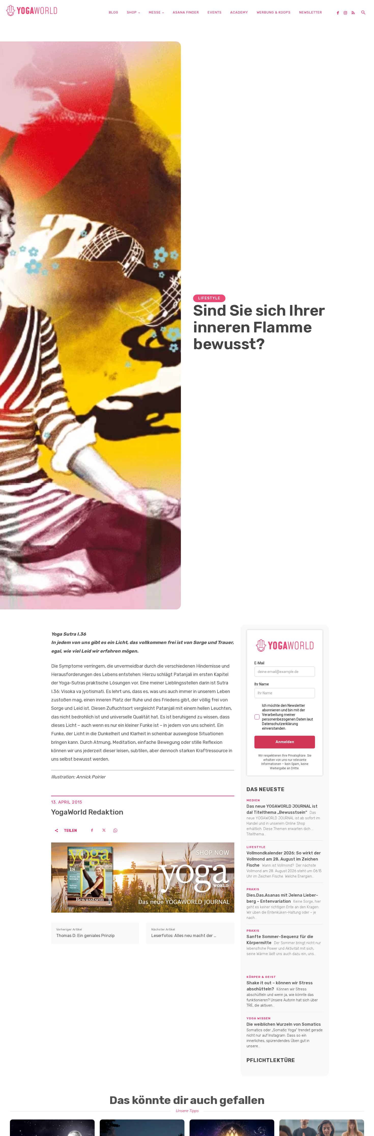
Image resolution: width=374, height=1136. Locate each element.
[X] (103, 830)
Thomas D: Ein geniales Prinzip (85, 935)
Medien (253, 800)
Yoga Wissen (259, 1018)
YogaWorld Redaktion (87, 812)
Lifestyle (209, 298)
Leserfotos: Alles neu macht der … (183, 935)
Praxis (253, 889)
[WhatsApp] (115, 830)
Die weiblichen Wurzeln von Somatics (284, 1024)
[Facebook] (339, 13)
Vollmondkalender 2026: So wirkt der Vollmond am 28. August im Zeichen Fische (284, 859)
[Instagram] (347, 13)
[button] (363, 13)
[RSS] (355, 13)
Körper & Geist (261, 976)
